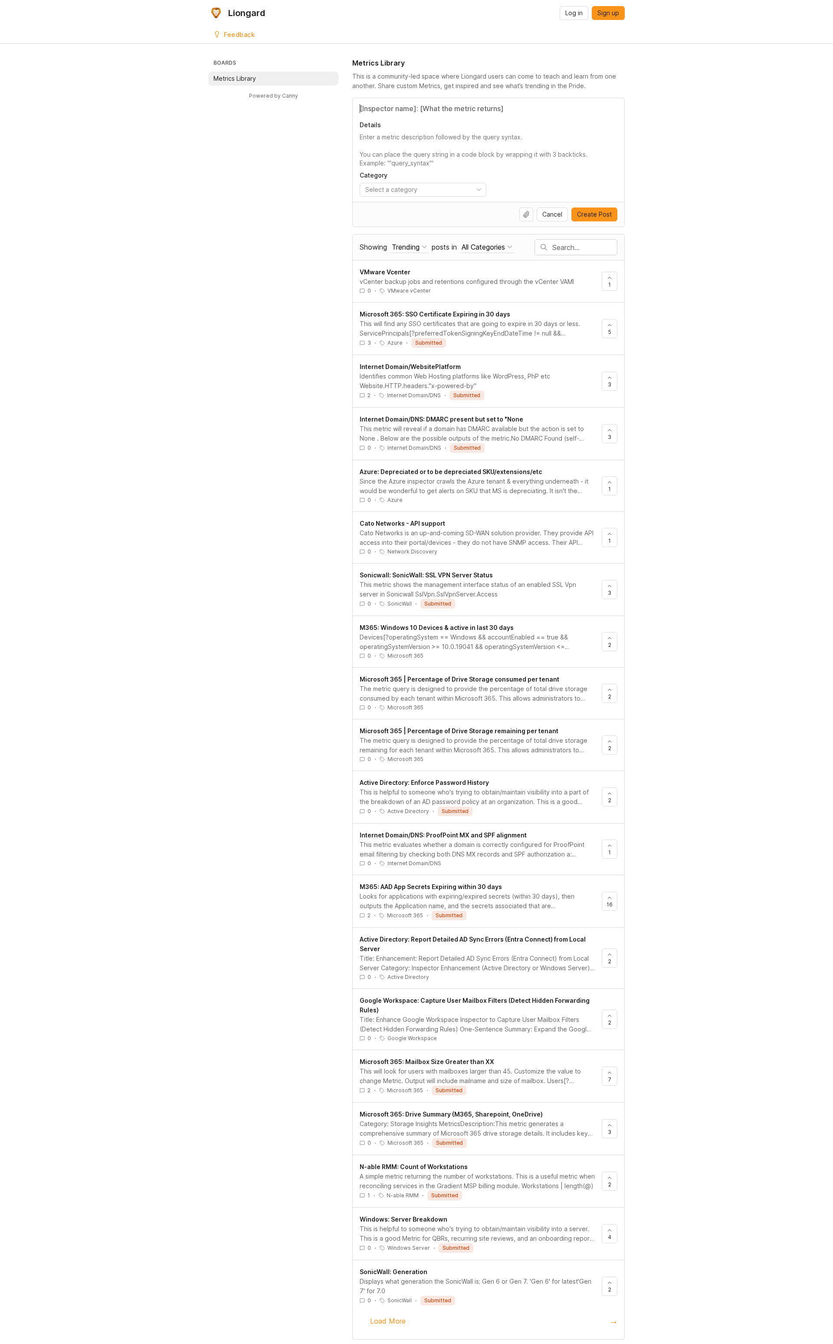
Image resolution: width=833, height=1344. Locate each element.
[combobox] (423, 190)
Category (373, 175)
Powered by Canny (273, 95)
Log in (574, 12)
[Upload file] (526, 214)
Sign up (608, 12)
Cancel (552, 214)
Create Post (594, 214)
